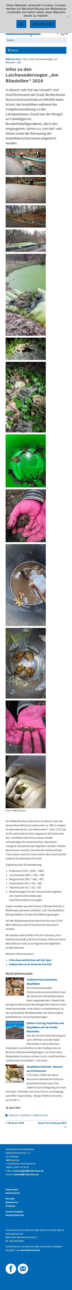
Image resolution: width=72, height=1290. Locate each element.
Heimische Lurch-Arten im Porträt (30, 964)
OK (21, 24)
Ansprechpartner (15, 1215)
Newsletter (12, 1202)
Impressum (12, 1189)
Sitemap (10, 1205)
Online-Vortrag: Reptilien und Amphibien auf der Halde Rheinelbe (45, 1027)
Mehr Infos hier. (43, 24)
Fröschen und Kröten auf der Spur (30, 960)
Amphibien (25, 1115)
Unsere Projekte (14, 1211)
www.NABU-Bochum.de (26, 1174)
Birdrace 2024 (16, 1122)
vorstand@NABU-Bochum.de (28, 1170)
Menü (15, 50)
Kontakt (10, 1198)
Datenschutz (13, 1193)
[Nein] (67, 16)
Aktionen (13, 1115)
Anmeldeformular (30, 1250)
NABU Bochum (13, 59)
